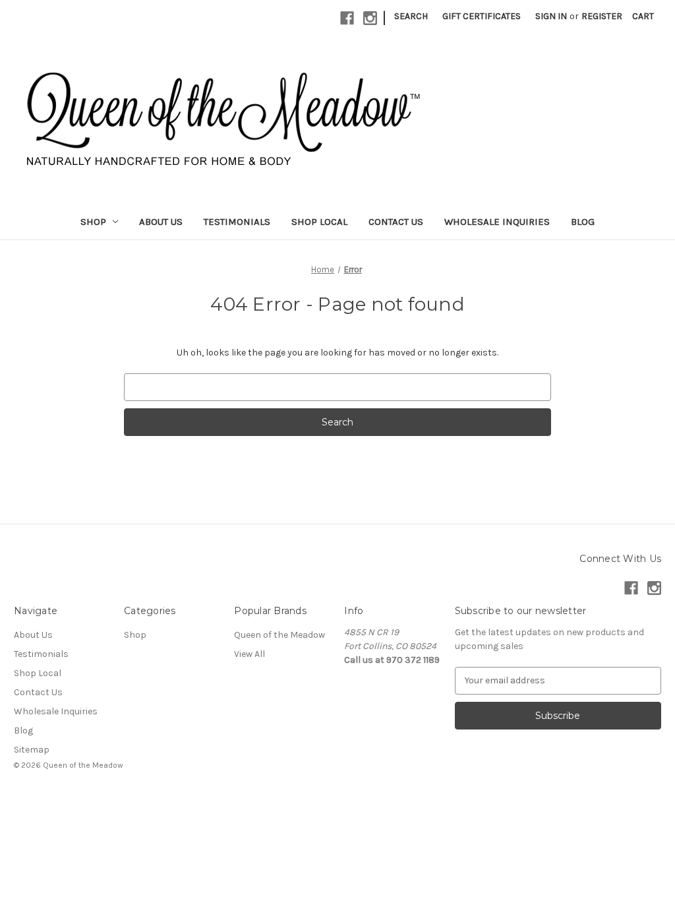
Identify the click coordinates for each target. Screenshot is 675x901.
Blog (583, 222)
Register (601, 16)
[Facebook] (347, 18)
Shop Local (319, 222)
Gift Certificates (481, 16)
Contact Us (395, 222)
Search (411, 16)
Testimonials (237, 222)
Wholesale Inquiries (497, 222)
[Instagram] (370, 18)
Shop (93, 222)
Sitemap (31, 749)
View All (249, 654)
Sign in (551, 16)
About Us (161, 222)
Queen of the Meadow (279, 634)
